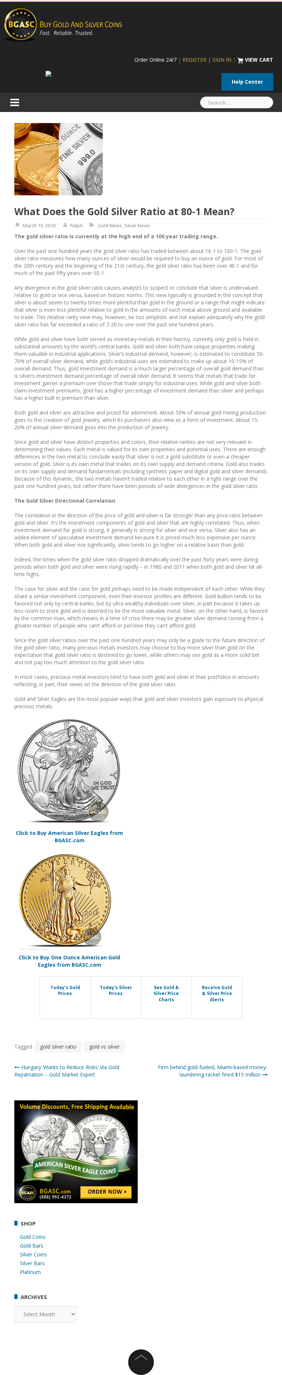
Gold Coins (33, 1236)
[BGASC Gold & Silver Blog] (63, 24)
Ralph (76, 225)
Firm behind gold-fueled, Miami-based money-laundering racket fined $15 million (213, 1071)
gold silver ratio (58, 1046)
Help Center (247, 81)
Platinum (30, 1272)
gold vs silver (104, 1046)
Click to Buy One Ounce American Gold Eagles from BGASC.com (69, 961)
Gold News (110, 225)
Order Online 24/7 (155, 59)
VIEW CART (259, 59)
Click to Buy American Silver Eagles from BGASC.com (69, 836)
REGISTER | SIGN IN (206, 59)
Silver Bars (32, 1263)
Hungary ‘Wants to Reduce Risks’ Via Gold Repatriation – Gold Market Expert (66, 1071)
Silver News (137, 225)
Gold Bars (31, 1245)
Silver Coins (33, 1254)
